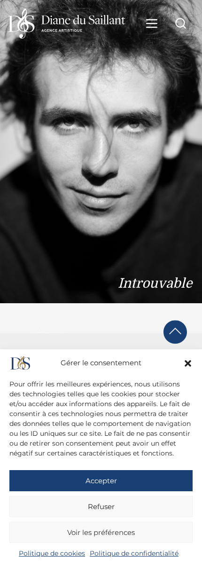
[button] (188, 363)
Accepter (101, 480)
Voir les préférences (101, 532)
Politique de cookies (52, 553)
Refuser (101, 506)
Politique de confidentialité (134, 553)
